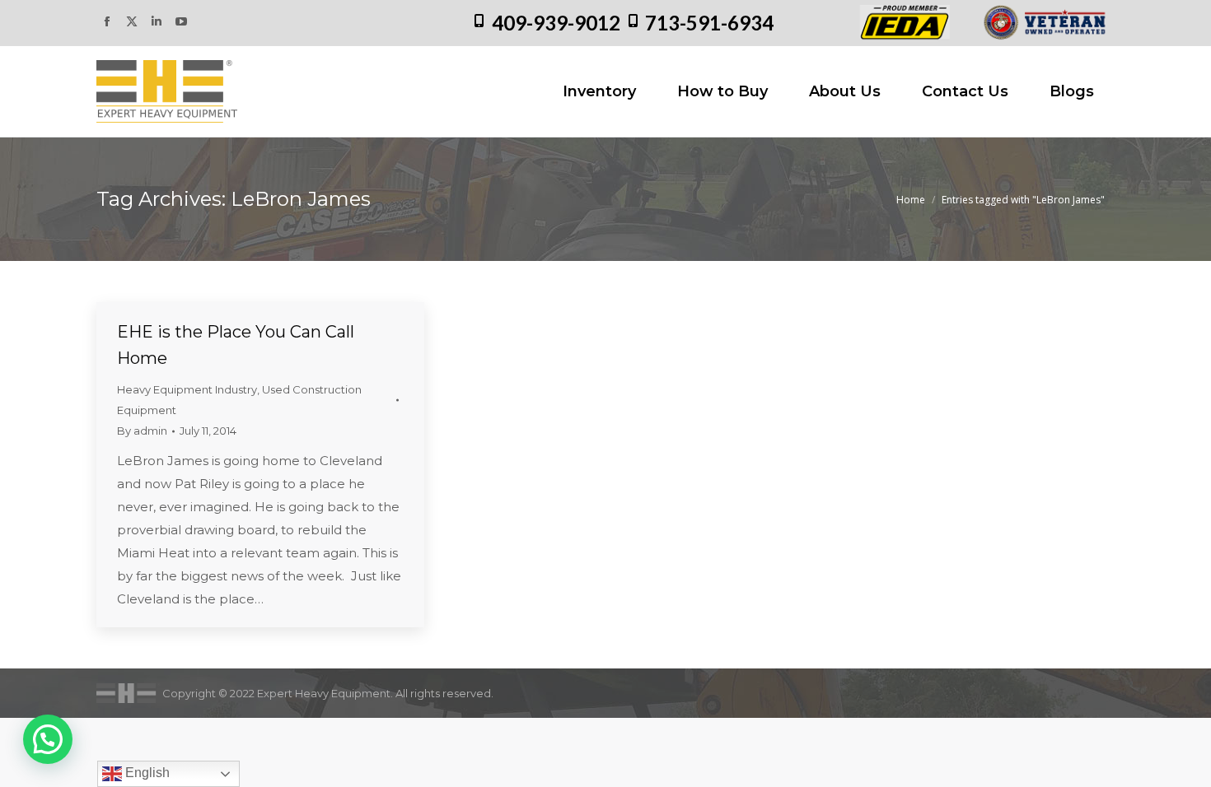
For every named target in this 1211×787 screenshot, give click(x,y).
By (142, 430)
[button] (47, 739)
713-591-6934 (709, 23)
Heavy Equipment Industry (187, 389)
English (146, 773)
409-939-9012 (556, 23)
